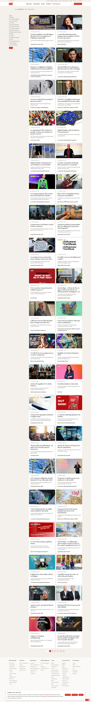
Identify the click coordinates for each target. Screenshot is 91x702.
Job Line (60, 0)
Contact (70, 0)
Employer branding (15, 30)
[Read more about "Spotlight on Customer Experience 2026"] (69, 348)
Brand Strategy (14, 21)
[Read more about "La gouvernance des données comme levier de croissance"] (42, 221)
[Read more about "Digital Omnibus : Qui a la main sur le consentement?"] (69, 126)
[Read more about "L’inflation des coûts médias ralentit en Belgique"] (42, 570)
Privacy (12, 35)
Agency (12, 17)
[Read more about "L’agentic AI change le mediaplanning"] (42, 632)
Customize (74, 694)
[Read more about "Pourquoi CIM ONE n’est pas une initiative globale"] (69, 601)
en (13, 0)
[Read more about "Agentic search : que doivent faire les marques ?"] (42, 601)
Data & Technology (15, 24)
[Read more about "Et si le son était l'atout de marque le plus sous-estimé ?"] (42, 95)
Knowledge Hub (56, 3)
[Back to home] (11, 4)
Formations (32, 663)
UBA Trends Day (22, 666)
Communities (36, 3)
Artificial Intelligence (15, 19)
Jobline (63, 666)
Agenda (74, 0)
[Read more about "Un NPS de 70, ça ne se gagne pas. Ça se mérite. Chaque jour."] (42, 348)
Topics (10, 15)
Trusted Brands (14, 44)
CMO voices (11, 678)
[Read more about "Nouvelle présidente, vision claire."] (69, 379)
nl (9, 0)
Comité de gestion (65, 685)
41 (61, 651)
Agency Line (64, 680)
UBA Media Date (22, 668)
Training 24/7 (33, 673)
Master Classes (33, 666)
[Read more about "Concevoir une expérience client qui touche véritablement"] (69, 317)
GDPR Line (64, 675)
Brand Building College (35, 668)
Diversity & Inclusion (15, 26)
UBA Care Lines (65, 0)
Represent (29, 3)
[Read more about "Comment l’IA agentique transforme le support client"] (42, 410)
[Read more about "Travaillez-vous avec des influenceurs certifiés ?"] (69, 253)
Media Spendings (65, 678)
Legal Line (64, 673)
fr (11, 0)
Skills (12, 39)
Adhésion (56, 0)
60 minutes (33, 671)
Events (43, 3)
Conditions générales (76, 666)
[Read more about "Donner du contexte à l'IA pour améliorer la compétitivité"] (69, 442)
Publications (43, 666)
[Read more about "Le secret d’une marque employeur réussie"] (42, 538)
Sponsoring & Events (15, 41)
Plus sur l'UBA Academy (35, 664)
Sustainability (13, 43)
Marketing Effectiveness (16, 32)
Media (12, 33)
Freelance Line (65, 671)
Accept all (68, 694)
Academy (48, 3)
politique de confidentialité (47, 696)
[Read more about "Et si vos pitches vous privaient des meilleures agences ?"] (42, 284)
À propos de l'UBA (50, 0)
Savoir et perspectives (45, 668)
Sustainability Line (65, 682)
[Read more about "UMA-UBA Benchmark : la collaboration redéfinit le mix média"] (42, 505)
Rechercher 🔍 (78, 3)
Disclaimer (74, 673)
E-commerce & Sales (15, 28)
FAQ (73, 668)
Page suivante (64, 651)
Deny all (81, 694)
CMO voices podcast (13, 680)
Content (12, 22)
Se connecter (79, 0)
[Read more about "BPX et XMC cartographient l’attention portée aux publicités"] (69, 189)
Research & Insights (15, 37)
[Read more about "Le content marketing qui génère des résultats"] (69, 410)
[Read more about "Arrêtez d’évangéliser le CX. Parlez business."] (42, 379)
